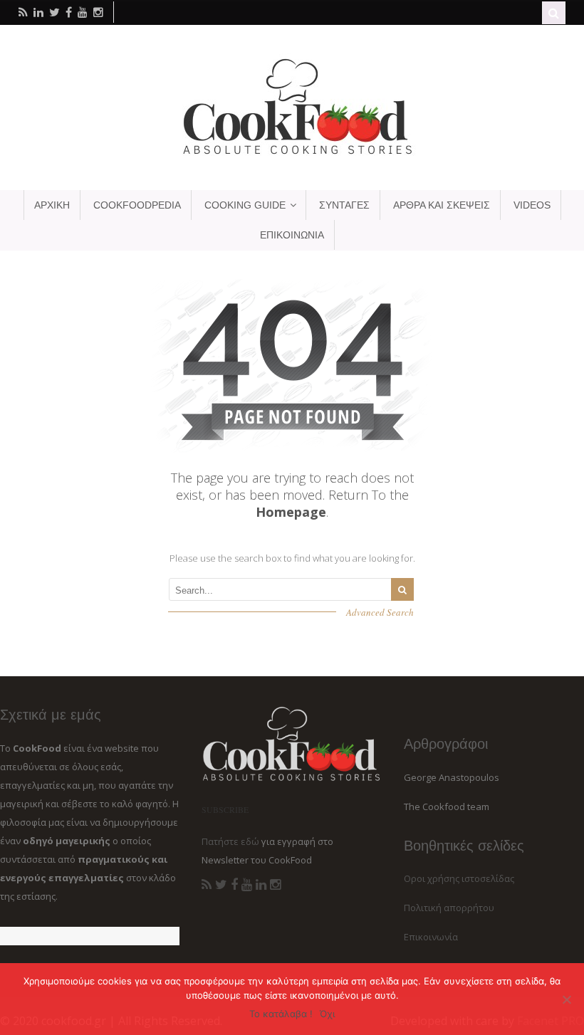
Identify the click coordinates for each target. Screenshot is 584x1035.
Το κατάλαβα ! (281, 1013)
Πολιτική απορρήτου (449, 907)
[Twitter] (221, 884)
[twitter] (54, 12)
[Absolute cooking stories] (292, 154)
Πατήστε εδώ (230, 841)
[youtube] (83, 12)
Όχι (327, 1013)
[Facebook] (234, 884)
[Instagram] (275, 884)
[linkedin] (38, 12)
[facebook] (69, 12)
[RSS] (207, 884)
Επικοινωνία (431, 936)
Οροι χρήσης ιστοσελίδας (459, 878)
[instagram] (98, 12)
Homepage (291, 511)
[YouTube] (246, 884)
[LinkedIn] (261, 884)
